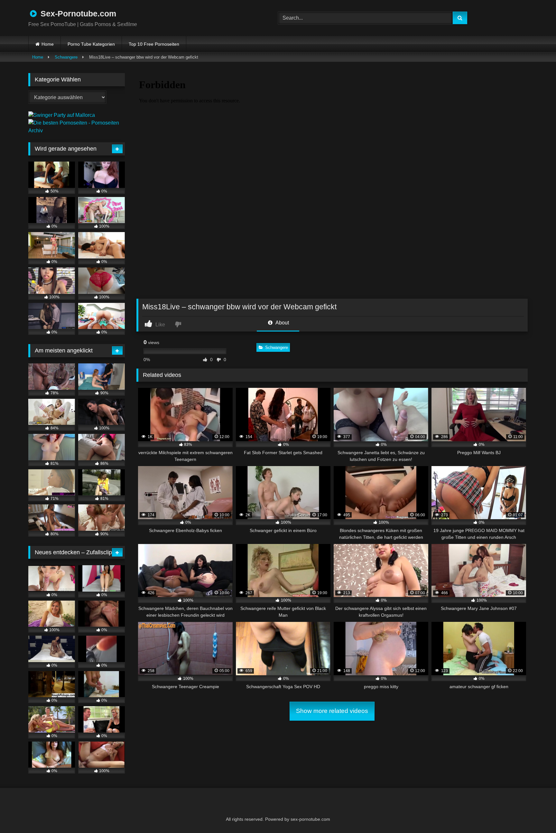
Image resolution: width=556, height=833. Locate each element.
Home (48, 44)
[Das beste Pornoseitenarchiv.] (76, 130)
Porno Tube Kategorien (91, 44)
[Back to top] (535, 814)
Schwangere (66, 57)
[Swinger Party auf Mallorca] (61, 115)
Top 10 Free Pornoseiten (154, 44)
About (281, 322)
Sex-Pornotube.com (77, 13)
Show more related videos (332, 710)
